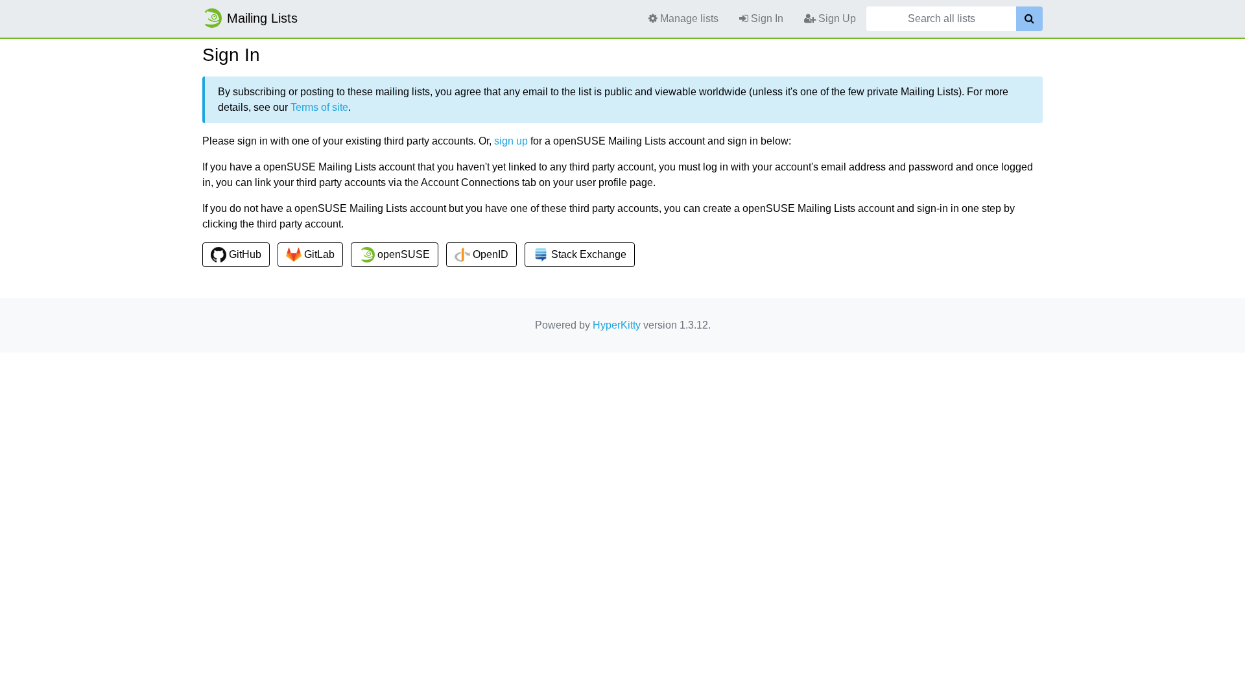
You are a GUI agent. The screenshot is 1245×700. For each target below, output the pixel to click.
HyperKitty (617, 325)
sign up (511, 140)
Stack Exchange (587, 254)
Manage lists (688, 18)
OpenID (489, 254)
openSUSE (402, 254)
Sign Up (836, 18)
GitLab (318, 254)
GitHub (243, 254)
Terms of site (319, 107)
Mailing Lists (262, 18)
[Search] (1029, 18)
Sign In (765, 18)
